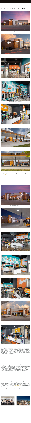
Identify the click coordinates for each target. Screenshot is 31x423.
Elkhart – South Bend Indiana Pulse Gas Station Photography (13, 8)
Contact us (19, 389)
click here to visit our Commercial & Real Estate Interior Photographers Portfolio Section (7, 408)
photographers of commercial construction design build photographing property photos (13, 174)
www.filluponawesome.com (18, 385)
